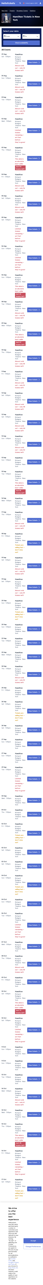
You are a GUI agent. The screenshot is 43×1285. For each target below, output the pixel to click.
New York (5, 10)
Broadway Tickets (22, 10)
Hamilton (32, 10)
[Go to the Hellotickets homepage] (8, 3)
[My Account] (40, 3)
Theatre (12, 10)
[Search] (20, 3)
